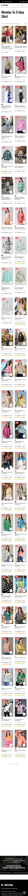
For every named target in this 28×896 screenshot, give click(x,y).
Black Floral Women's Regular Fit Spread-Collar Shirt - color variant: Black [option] (2, 255)
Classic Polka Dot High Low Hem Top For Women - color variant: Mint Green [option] (2, 134)
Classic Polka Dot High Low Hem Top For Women (6, 137)
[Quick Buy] (11, 41)
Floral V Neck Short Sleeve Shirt (6, 627)
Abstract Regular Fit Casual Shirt (6, 411)
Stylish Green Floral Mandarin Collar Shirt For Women (20, 198)
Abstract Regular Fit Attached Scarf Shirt (6, 658)
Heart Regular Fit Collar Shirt (20, 751)
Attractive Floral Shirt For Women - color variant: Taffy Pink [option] (15, 563)
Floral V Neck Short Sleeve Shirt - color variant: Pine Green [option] (2, 625)
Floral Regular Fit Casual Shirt (7, 349)
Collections (7, 23)
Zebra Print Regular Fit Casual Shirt (20, 627)
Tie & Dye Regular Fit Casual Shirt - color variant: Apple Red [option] (2, 378)
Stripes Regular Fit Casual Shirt (19, 720)
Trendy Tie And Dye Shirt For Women (7, 167)
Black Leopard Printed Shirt (20, 349)
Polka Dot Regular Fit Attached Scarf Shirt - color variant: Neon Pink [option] (15, 134)
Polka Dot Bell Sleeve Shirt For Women (20, 167)
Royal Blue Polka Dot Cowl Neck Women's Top (20, 106)
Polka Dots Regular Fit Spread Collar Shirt (6, 596)
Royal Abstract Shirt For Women (20, 535)
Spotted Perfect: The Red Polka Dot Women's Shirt (21, 47)
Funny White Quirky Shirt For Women (19, 288)
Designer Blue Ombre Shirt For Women (20, 473)
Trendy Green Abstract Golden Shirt (6, 77)
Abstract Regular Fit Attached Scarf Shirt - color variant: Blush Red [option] (2, 656)
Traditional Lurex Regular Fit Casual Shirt (21, 596)
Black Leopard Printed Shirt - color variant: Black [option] (15, 347)
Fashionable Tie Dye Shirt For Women (6, 720)
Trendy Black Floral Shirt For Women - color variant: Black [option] (15, 501)
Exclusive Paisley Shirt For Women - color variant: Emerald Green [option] (2, 532)
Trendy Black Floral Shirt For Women (20, 504)
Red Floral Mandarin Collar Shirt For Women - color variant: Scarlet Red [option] (15, 226)
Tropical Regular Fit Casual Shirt (19, 442)
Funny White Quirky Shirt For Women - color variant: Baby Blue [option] (15, 286)
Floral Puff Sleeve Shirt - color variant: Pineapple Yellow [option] (15, 656)
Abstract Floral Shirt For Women (7, 319)
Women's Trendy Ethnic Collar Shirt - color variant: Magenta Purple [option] (15, 75)
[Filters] (26, 24)
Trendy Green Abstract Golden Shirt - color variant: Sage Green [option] (2, 75)
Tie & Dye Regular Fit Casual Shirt (20, 319)
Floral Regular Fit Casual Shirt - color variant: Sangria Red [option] (2, 347)
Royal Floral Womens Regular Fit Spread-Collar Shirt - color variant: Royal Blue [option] (2, 104)
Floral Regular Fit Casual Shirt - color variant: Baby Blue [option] (15, 378)
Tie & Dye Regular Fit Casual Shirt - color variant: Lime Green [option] (15, 409)
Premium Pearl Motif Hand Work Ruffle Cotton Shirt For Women (7, 47)
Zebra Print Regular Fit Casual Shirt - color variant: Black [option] (15, 625)
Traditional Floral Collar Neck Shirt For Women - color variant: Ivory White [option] (2, 226)
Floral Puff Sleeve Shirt (20, 657)
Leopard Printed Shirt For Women (20, 689)
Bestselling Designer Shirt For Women (19, 257)
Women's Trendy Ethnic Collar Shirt (20, 77)
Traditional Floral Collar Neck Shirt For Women (6, 228)
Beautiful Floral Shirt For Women (7, 566)
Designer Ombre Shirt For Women (6, 751)
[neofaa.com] (4, 5)
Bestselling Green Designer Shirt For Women (5, 288)
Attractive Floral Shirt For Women (20, 566)
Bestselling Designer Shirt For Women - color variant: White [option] (15, 255)
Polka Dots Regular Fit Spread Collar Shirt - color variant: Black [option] (2, 594)
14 (16, 764)
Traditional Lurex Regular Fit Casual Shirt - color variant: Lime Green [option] (15, 594)
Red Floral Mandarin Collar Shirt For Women (20, 228)
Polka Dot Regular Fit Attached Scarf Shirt (20, 137)
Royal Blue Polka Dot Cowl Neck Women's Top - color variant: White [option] (15, 104)
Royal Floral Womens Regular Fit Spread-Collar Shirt (6, 107)
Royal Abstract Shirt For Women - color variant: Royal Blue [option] (15, 532)
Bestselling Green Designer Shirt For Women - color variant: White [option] (2, 286)
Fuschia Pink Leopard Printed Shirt (6, 442)
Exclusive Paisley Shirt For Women (6, 535)
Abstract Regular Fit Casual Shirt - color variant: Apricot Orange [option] (2, 409)
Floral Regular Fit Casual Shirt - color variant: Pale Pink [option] (2, 501)
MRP (2, 52)
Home (2, 23)
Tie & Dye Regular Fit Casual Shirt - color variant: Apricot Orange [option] (15, 316)
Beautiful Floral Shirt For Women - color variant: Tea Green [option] (2, 563)
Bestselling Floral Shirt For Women (6, 473)
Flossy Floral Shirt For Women (6, 689)
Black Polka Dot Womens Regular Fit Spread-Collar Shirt (6, 198)
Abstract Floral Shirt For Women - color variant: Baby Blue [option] (2, 316)
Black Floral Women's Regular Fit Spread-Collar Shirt (6, 257)
